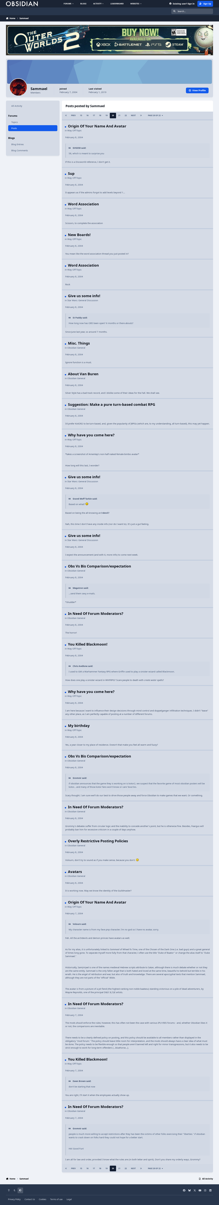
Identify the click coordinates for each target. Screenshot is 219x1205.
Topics (14, 121)
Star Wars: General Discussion (82, 300)
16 (87, 115)
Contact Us (30, 1199)
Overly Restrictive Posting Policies (98, 840)
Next (133, 115)
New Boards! (79, 234)
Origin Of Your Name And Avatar (97, 126)
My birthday (79, 725)
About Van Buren (83, 373)
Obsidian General (76, 347)
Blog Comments (19, 150)
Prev (73, 115)
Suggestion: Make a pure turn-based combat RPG (111, 404)
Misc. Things (79, 343)
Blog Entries (17, 144)
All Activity (16, 105)
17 (94, 115)
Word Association (83, 203)
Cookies (42, 1199)
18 (100, 115)
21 (119, 115)
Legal (69, 1199)
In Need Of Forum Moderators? (95, 613)
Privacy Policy (14, 1199)
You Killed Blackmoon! (87, 644)
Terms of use (56, 1199)
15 (81, 115)
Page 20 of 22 (154, 115)
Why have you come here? (91, 434)
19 (106, 115)
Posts (14, 128)
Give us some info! (84, 295)
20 (113, 115)
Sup (71, 173)
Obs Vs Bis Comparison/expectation (99, 566)
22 (126, 115)
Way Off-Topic (74, 130)
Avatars (75, 871)
